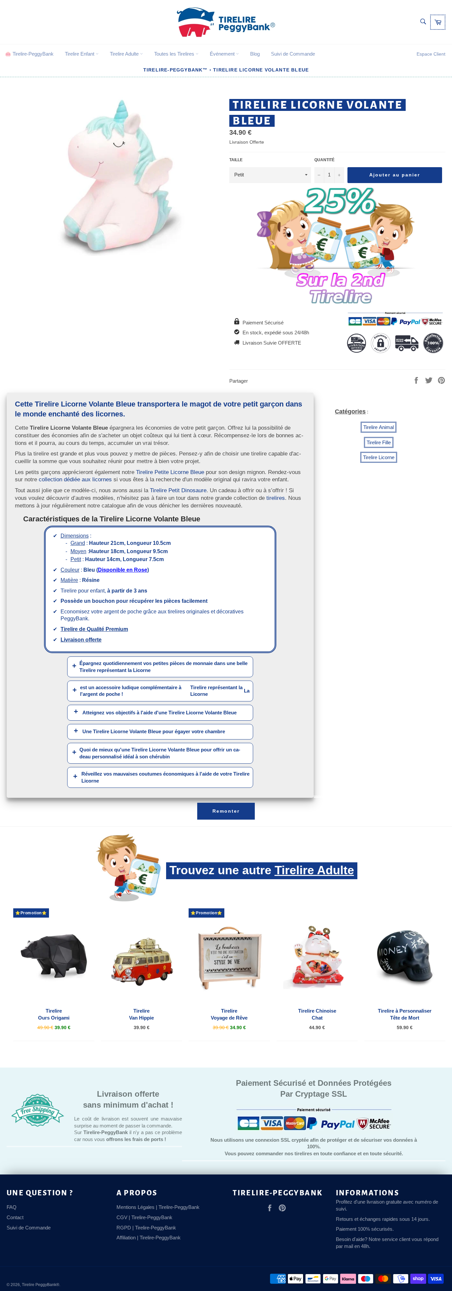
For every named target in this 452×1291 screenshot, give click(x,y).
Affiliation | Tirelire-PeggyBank (148, 1237)
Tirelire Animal (378, 427)
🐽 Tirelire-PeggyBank (29, 54)
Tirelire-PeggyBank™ (175, 69)
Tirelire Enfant (80, 54)
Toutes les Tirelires (175, 54)
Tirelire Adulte (125, 54)
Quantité (324, 160)
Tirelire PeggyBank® (40, 1284)
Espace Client (431, 54)
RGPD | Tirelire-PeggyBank (146, 1227)
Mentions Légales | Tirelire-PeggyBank (158, 1207)
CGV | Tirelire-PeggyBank (144, 1217)
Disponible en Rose (122, 570)
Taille (236, 160)
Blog (255, 54)
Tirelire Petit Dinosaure (178, 490)
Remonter (226, 811)
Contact (15, 1217)
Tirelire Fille (379, 442)
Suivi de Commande (293, 54)
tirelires (275, 498)
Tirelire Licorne (378, 457)
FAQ (12, 1207)
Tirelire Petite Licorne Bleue (170, 472)
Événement (223, 54)
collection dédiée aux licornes (75, 479)
